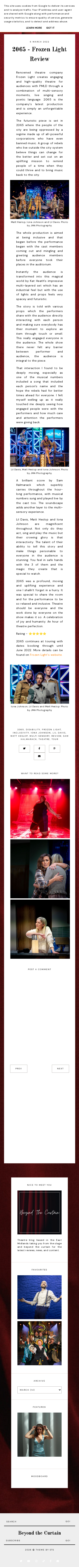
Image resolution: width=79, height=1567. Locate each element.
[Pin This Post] (54, 748)
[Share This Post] (39, 748)
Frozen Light (51, 729)
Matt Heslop (19, 736)
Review (56, 736)
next (60, 1068)
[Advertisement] (39, 1118)
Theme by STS (45, 1549)
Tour (55, 739)
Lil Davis (59, 732)
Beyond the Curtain (39, 1533)
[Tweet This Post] (24, 748)
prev (18, 1068)
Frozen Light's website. (46, 655)
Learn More (34, 27)
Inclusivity (21, 732)
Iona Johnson (41, 732)
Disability (33, 729)
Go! (68, 1521)
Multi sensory (40, 736)
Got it (50, 27)
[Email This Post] (39, 756)
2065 (20, 729)
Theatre (44, 739)
